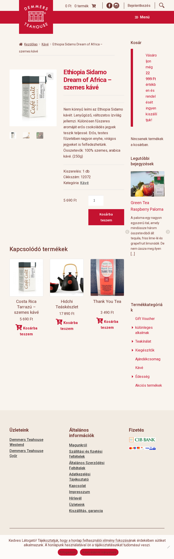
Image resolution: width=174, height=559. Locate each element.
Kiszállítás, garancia (86, 511)
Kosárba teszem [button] (28, 331)
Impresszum (79, 492)
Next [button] (168, 232)
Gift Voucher (145, 319)
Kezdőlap (31, 44)
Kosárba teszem (106, 217)
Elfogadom (67, 552)
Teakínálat (143, 341)
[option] (147, 213)
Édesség (142, 376)
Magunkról (78, 445)
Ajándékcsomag (147, 359)
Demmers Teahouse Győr (26, 453)
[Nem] (168, 547)
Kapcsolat (77, 486)
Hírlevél (75, 498)
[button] (49, 76)
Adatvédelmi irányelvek (99, 552)
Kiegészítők (145, 350)
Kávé (45, 44)
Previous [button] (127, 232)
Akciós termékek (148, 385)
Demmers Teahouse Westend (26, 442)
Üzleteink (77, 504)
